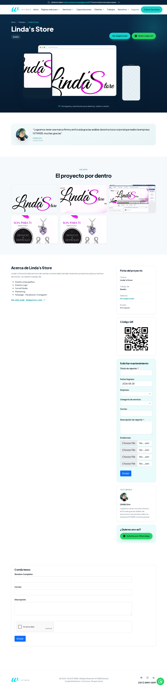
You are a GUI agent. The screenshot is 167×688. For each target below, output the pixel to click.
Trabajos (111, 9)
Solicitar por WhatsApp (138, 536)
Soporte (135, 9)
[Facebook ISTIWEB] (141, 677)
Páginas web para (49, 9)
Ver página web (119, 36)
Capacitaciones (83, 9)
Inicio (36, 9)
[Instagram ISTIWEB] (147, 677)
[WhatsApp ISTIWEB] (160, 681)
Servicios (67, 9)
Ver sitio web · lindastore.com (26, 300)
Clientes (98, 9)
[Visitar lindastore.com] (77, 72)
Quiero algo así (145, 36)
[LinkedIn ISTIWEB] (153, 677)
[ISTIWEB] (15, 680)
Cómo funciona (151, 9)
